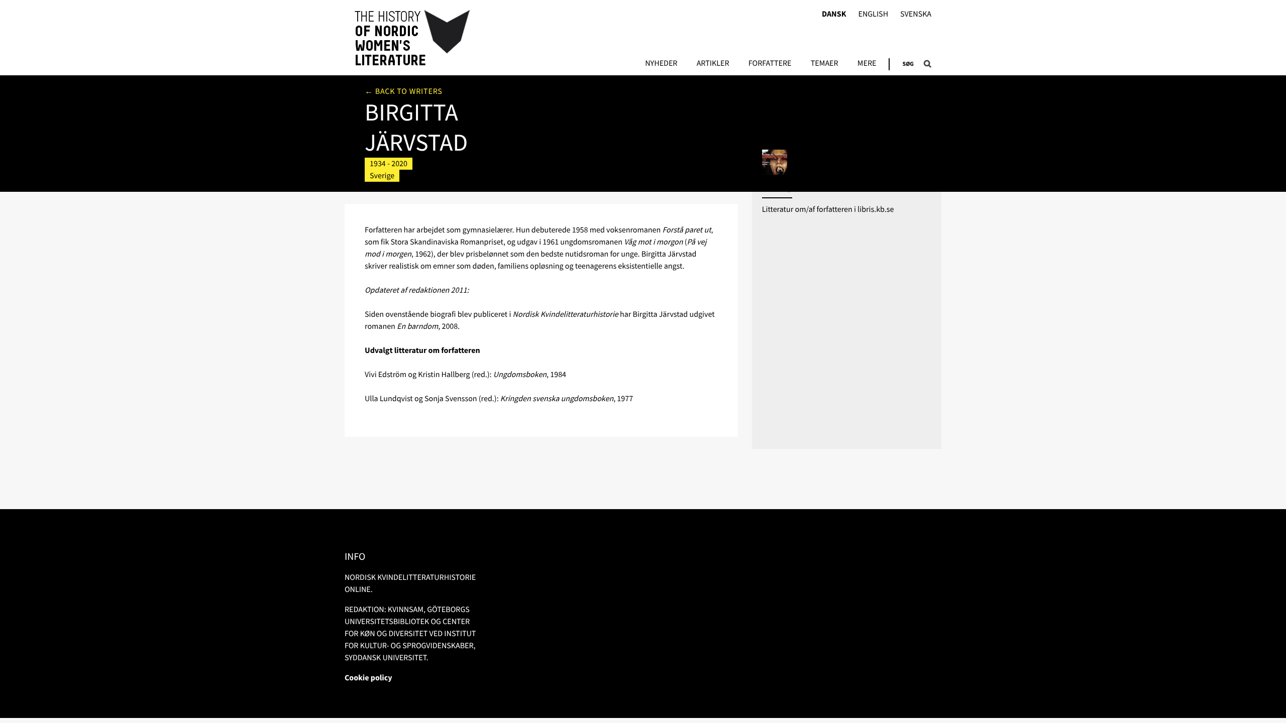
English (873, 14)
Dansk (834, 14)
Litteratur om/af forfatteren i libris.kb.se (828, 209)
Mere (867, 63)
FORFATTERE (770, 63)
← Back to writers (404, 91)
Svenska (915, 14)
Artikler (713, 63)
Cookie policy (368, 678)
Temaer (824, 63)
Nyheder (661, 63)
